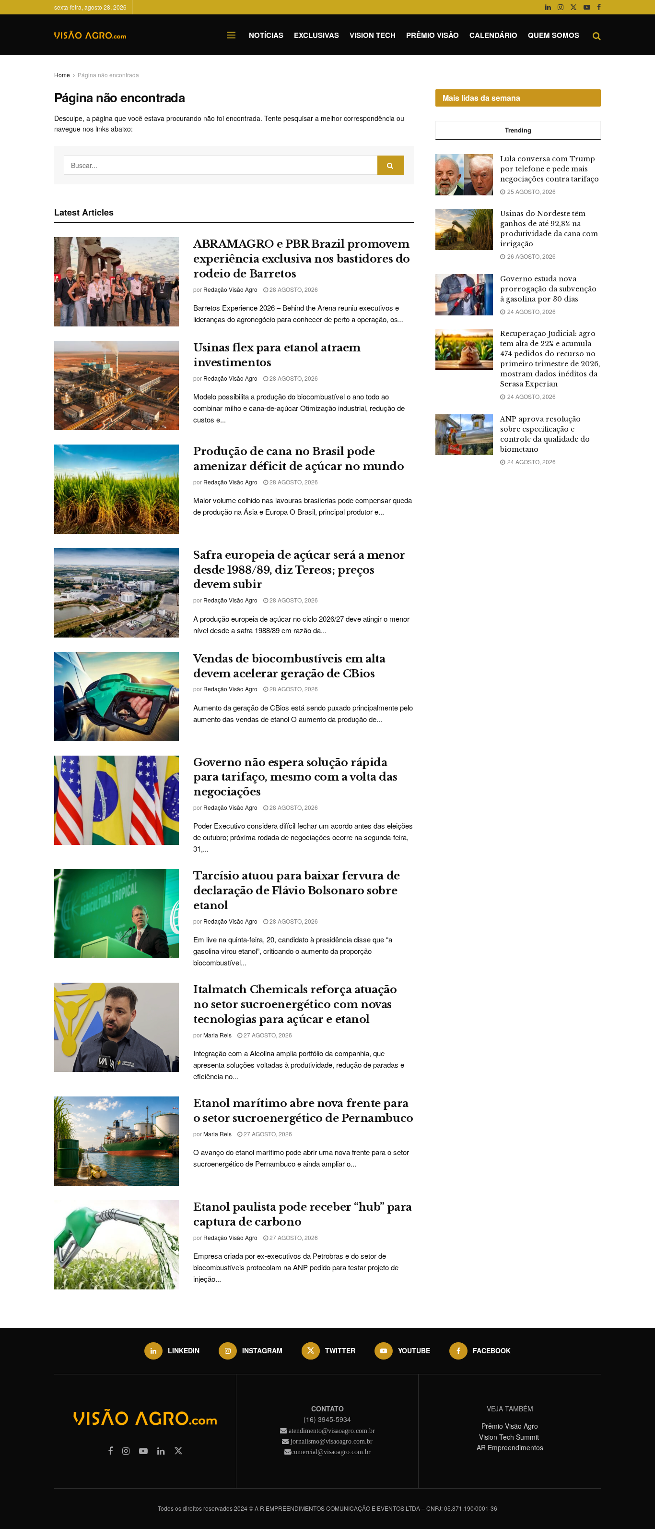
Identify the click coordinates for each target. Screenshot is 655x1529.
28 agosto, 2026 (293, 289)
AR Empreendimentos (510, 1447)
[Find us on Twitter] (573, 7)
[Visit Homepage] (90, 35)
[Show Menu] (231, 35)
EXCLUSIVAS (316, 35)
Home (62, 75)
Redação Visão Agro (230, 289)
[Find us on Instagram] (560, 7)
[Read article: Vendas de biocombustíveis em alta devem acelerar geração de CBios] (116, 696)
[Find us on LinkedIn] (548, 7)
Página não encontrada (108, 75)
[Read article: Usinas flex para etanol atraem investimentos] (116, 385)
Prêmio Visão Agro (509, 1426)
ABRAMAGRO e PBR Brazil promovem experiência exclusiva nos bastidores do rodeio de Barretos (301, 259)
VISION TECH (373, 35)
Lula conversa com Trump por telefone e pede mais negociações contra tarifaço (549, 169)
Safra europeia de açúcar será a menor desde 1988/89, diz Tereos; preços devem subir (299, 570)
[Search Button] (597, 35)
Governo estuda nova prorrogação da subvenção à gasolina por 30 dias (548, 289)
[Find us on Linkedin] (160, 1451)
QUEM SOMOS (553, 35)
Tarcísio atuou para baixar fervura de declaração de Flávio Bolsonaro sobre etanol (296, 890)
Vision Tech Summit (510, 1437)
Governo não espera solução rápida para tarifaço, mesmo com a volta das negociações (295, 777)
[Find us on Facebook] (599, 7)
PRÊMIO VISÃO (432, 35)
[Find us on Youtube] (587, 7)
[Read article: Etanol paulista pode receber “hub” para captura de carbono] (116, 1244)
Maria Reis (217, 1035)
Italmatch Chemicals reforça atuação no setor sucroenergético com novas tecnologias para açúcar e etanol (295, 1004)
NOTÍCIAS (266, 35)
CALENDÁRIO (493, 35)
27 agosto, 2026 (267, 1035)
